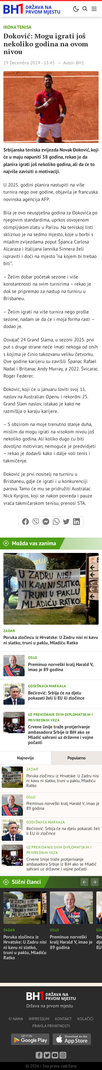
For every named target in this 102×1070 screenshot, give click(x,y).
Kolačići (85, 1018)
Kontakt (63, 1018)
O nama (16, 1018)
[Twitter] (47, 1055)
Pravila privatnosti (51, 1025)
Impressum (39, 1018)
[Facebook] (39, 1055)
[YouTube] (55, 1055)
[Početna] (31, 9)
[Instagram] (63, 1055)
